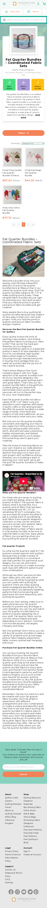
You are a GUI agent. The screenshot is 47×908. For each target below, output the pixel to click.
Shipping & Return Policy (13, 874)
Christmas (12, 264)
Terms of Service (13, 854)
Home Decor (30, 810)
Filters (21, 133)
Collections (29, 826)
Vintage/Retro (14, 276)
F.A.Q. (8, 879)
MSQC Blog (10, 817)
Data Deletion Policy (11, 859)
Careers (8, 801)
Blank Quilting (11, 146)
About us (9, 810)
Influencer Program (10, 821)
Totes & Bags (30, 817)
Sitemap (9, 882)
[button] (4, 3)
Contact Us (10, 870)
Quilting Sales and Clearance (32, 799)
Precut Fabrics (26, 70)
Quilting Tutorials (13, 814)
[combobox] (23, 20)
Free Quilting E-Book (31, 841)
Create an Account (32, 854)
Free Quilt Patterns (33, 830)
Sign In (27, 851)
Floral (9, 268)
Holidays (11, 272)
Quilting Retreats (13, 804)
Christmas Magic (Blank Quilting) (23, 171)
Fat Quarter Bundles (17, 237)
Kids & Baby (29, 814)
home (15, 70)
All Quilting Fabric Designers (32, 821)
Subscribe (28, 804)
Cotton (10, 224)
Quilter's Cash (11, 798)
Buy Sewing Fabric (32, 807)
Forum (8, 807)
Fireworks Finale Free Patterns (31, 834)
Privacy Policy (11, 851)
